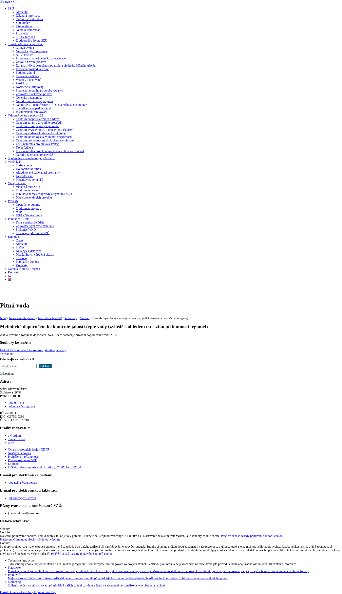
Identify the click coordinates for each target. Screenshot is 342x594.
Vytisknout (6, 353)
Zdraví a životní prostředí (31, 62)
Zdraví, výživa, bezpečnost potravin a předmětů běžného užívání (56, 65)
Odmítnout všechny (26, 539)
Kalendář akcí (24, 176)
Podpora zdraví (25, 72)
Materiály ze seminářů (29, 179)
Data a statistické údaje (30, 222)
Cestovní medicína (27, 76)
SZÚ (11, 8)
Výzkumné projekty (28, 190)
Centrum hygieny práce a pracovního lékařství (44, 129)
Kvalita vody (71, 318)
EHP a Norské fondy (29, 215)
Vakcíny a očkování (28, 79)
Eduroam (13, 463)
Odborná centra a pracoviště (25, 115)
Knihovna (14, 236)
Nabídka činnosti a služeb (24, 268)
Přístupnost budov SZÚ (22, 460)
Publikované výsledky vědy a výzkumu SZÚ (44, 194)
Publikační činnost (27, 261)
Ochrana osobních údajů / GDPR (28, 449)
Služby (20, 247)
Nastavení (6, 539)
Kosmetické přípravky (30, 87)
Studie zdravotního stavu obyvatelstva (39, 90)
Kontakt (13, 272)
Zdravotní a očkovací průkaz (34, 94)
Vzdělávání (15, 161)
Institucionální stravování (31, 112)
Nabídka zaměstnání (28, 30)
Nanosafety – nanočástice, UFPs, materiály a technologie (51, 104)
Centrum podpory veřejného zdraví (38, 119)
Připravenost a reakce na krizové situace (41, 58)
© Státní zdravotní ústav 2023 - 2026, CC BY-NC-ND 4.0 (44, 467)
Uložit (4, 592)
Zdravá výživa (25, 47)
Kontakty (22, 265)
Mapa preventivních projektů (34, 197)
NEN (11, 442)
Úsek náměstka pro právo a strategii (38, 144)
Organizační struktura (29, 19)
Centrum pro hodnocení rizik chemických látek (45, 140)
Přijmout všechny (49, 539)
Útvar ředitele (24, 147)
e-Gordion (14, 435)
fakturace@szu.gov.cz (22, 498)
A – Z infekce (24, 54)
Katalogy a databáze (28, 251)
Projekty (13, 201)
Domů (3, 318)
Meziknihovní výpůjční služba (35, 254)
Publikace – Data (18, 219)
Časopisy (21, 258)
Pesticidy (21, 83)
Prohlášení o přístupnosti (23, 456)
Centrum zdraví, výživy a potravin (37, 126)
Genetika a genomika (29, 97)
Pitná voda (84, 318)
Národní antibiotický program (34, 101)
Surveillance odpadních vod (33, 108)
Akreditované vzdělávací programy (38, 172)
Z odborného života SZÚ (31, 40)
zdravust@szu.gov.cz (22, 406)
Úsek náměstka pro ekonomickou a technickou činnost (50, 151)
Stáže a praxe (24, 165)
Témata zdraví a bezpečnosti (25, 44)
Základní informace (28, 15)
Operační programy (28, 204)
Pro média (22, 33)
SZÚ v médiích (25, 37)
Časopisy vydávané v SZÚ (32, 233)
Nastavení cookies (19, 453)
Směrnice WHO (26, 229)
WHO (20, 211)
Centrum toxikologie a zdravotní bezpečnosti (44, 136)
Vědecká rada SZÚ (28, 186)
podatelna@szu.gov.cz (23, 482)
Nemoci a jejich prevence (32, 51)
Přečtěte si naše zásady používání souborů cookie (251, 536)
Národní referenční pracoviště (34, 154)
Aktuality (22, 12)
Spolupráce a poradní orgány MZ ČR (31, 158)
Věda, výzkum (17, 183)
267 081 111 (16, 402)
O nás (19, 240)
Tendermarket (16, 439)
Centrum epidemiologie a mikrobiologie (41, 133)
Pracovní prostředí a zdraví (32, 69)
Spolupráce (23, 22)
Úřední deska (24, 26)
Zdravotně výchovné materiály (35, 226)
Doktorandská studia (29, 169)
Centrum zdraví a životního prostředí (39, 122)
